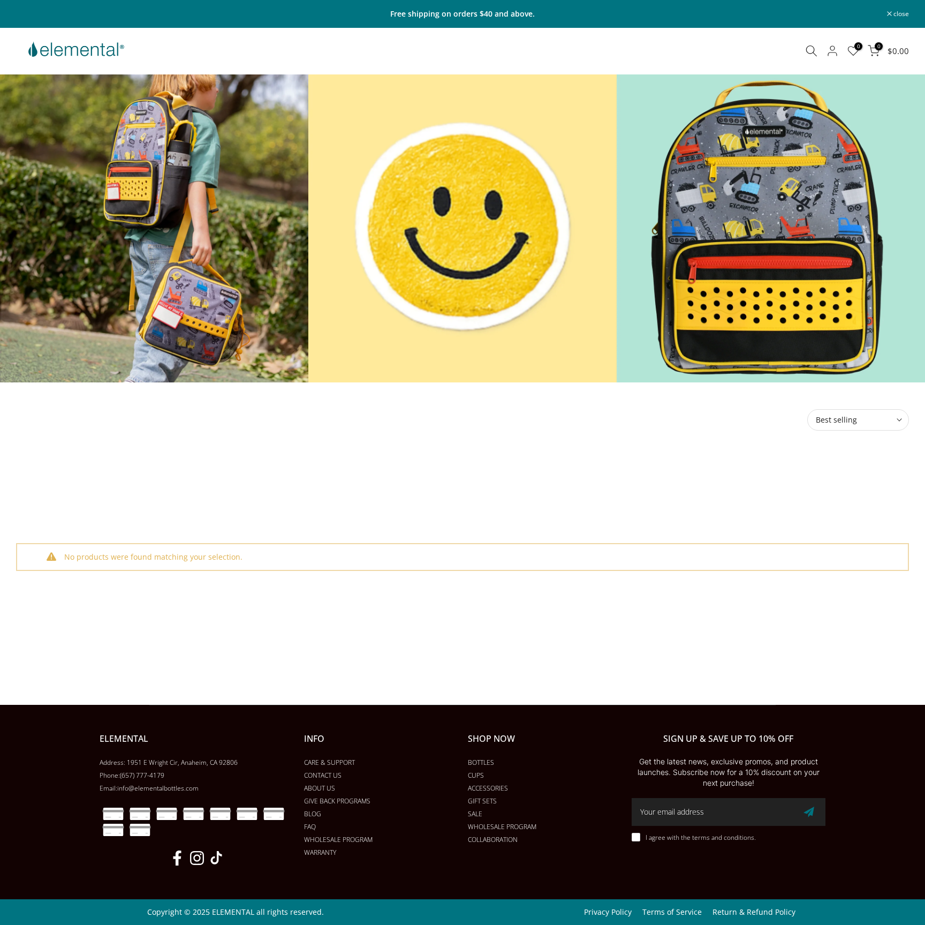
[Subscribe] (809, 812)
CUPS (476, 775)
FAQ (310, 826)
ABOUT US (319, 788)
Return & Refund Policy (753, 912)
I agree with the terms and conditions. (701, 837)
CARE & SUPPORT (329, 762)
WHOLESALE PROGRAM (338, 839)
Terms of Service (672, 912)
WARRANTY (320, 852)
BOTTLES (481, 762)
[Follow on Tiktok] (216, 857)
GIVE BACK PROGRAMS (337, 801)
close (29, 14)
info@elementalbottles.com (158, 788)
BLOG (312, 813)
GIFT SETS (482, 801)
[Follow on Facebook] (177, 857)
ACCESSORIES (488, 788)
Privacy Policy (608, 912)
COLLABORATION (493, 839)
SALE (475, 813)
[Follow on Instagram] (197, 857)
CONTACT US (323, 775)
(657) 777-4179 (142, 775)
